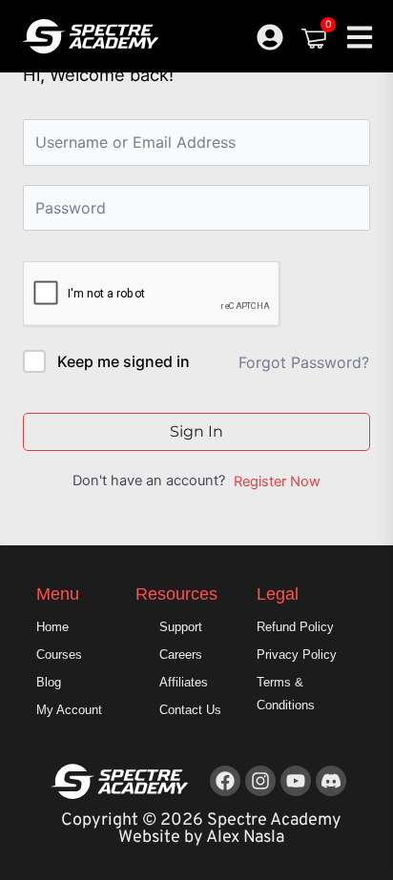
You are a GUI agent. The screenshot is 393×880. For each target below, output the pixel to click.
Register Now (277, 481)
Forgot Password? (303, 362)
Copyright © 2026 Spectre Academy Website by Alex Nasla (201, 829)
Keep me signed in (123, 361)
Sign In (196, 431)
